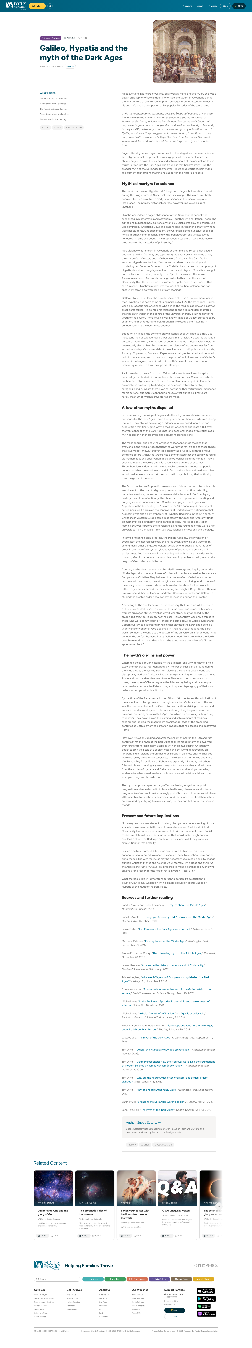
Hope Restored (138, 1298)
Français (213, 6)
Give (240, 6)
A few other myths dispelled (53, 103)
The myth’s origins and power (53, 109)
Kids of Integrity (138, 1306)
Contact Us (104, 1317)
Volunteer (71, 1306)
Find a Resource (40, 1306)
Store (225, 6)
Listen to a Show (41, 1313)
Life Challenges (137, 1279)
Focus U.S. (136, 1313)
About (200, 6)
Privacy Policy (157, 1331)
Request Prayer (40, 1295)
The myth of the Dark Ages (154, 1037)
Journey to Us (137, 1295)
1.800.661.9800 (50, 1331)
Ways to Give (169, 1305)
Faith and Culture (51, 38)
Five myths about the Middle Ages (165, 941)
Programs (187, 6)
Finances (103, 1306)
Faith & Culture (159, 1279)
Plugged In (136, 1309)
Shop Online (39, 1309)
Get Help (36, 6)
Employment (72, 1309)
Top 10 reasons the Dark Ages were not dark (165, 929)
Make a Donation (73, 1302)
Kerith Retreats (138, 1302)
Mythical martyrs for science (53, 98)
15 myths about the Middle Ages (186, 905)
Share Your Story (73, 1298)
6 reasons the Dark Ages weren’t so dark (161, 1101)
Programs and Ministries (44, 1302)
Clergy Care (181, 1279)
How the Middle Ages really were (156, 1089)
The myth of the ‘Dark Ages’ (157, 1109)
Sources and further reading (53, 119)
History (45, 127)
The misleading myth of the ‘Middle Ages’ (177, 953)
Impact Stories (203, 1279)
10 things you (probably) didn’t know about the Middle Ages (176, 917)
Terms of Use (169, 1331)
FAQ (101, 1313)
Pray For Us (71, 1295)
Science (57, 127)
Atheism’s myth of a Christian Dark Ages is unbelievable (171, 1013)
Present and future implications (54, 114)
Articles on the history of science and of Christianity (172, 965)
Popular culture (74, 127)
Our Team (103, 1302)
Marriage (93, 1279)
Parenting (115, 1279)
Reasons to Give (171, 1301)
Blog (101, 1309)
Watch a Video (40, 1317)
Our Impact (104, 1298)
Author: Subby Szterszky (143, 1122)
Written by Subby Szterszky (51, 66)
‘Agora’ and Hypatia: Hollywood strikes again (163, 1049)
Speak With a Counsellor (44, 1298)
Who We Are (104, 1295)
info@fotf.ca (64, 1331)
